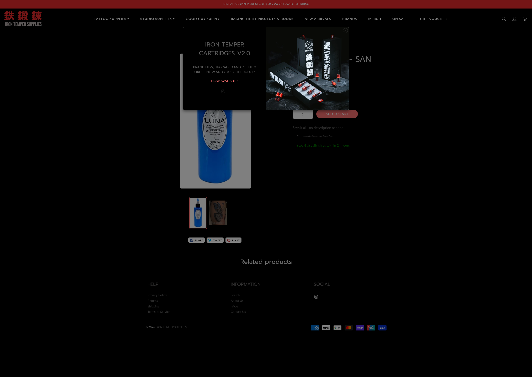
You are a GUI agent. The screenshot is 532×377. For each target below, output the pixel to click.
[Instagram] (223, 91)
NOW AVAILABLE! (224, 81)
